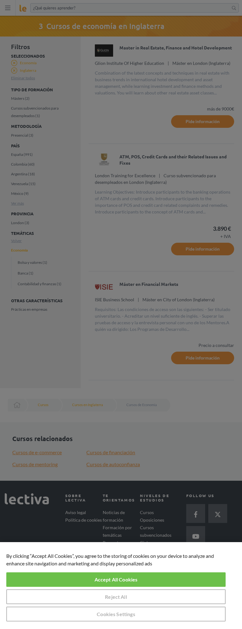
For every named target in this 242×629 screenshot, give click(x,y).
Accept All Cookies (116, 579)
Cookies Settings (116, 614)
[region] (121, 585)
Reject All (116, 597)
